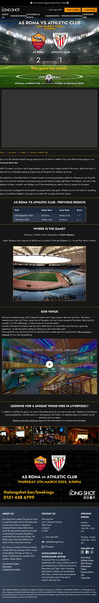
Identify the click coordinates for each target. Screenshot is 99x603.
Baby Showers (86, 563)
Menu (13, 16)
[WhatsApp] (92, 552)
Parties (55, 16)
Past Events (6, 566)
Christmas (77, 16)
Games (48, 16)
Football (23, 152)
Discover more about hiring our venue (28, 420)
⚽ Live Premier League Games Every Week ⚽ (49, 2)
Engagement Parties (86, 567)
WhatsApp (49, 546)
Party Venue (86, 557)
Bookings (21, 16)
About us (5, 16)
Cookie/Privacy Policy (11, 569)
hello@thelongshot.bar (55, 541)
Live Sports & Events (33, 16)
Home (2, 152)
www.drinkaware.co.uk (14, 597)
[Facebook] (87, 552)
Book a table (72, 10)
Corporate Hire (88, 16)
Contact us (89, 10)
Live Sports (12, 152)
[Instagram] (82, 552)
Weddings (67, 16)
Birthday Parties (87, 560)
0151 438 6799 (55, 9)
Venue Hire (85, 577)
